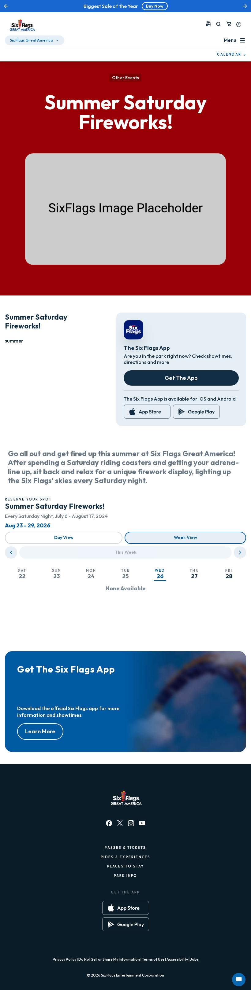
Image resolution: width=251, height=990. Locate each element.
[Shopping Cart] (228, 24)
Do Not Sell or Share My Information (109, 959)
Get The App (181, 377)
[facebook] (109, 823)
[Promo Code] (208, 23)
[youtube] (142, 823)
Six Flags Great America (31, 40)
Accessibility (177, 959)
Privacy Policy (64, 959)
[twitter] (120, 823)
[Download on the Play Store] (196, 412)
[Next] (240, 552)
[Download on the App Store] (147, 412)
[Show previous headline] (6, 6)
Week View (185, 537)
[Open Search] (218, 24)
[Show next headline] (245, 6)
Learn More (40, 731)
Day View (63, 537)
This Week (126, 552)
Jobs (194, 959)
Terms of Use (153, 959)
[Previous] (11, 552)
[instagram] (131, 823)
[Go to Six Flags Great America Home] (21, 25)
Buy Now (154, 6)
